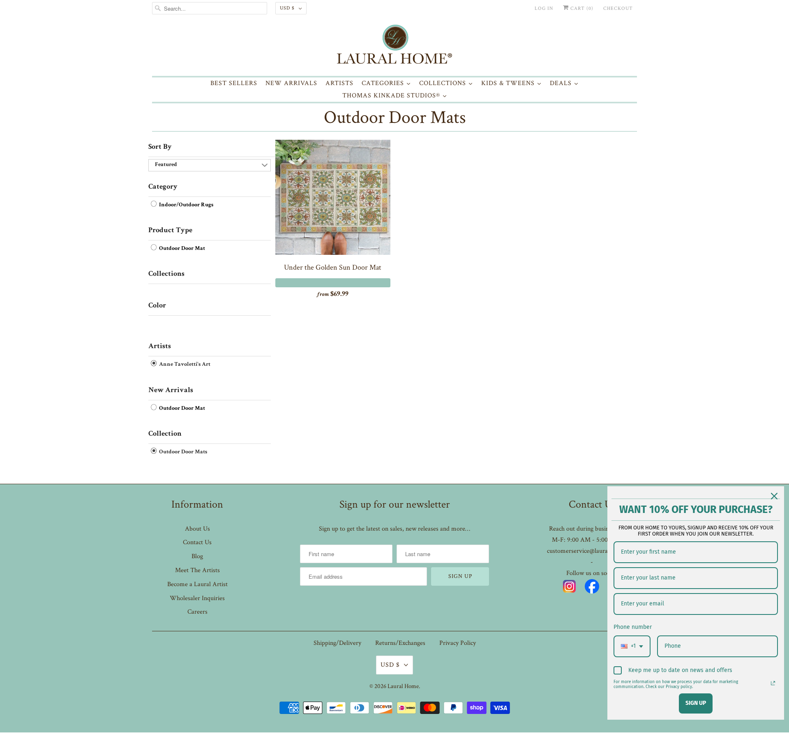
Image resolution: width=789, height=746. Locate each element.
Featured (166, 165)
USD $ (287, 8)
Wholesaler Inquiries (197, 598)
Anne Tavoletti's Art (184, 365)
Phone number (633, 627)
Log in (544, 8)
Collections (166, 274)
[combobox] (632, 646)
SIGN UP (695, 703)
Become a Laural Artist (197, 584)
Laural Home (403, 686)
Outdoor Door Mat (181, 249)
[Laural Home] (394, 46)
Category (163, 187)
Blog (197, 556)
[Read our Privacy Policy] (773, 683)
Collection (165, 434)
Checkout (618, 8)
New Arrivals (170, 390)
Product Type (170, 230)
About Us (197, 528)
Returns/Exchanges (400, 643)
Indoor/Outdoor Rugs (185, 205)
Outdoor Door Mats (395, 117)
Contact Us (197, 542)
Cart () (581, 8)
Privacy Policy (457, 643)
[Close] (774, 496)
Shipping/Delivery (337, 643)
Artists (159, 346)
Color (157, 305)
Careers (197, 611)
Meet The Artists (197, 570)
